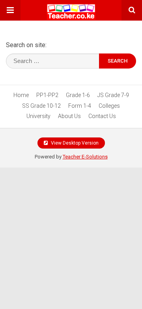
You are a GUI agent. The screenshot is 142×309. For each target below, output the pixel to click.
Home (21, 95)
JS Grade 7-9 (113, 95)
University (38, 116)
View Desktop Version (74, 143)
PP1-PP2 (47, 95)
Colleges (109, 106)
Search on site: (26, 45)
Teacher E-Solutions (85, 157)
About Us (69, 116)
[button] (10, 10)
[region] (71, 230)
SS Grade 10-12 (41, 106)
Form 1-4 (79, 106)
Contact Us (102, 116)
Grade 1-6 (78, 95)
